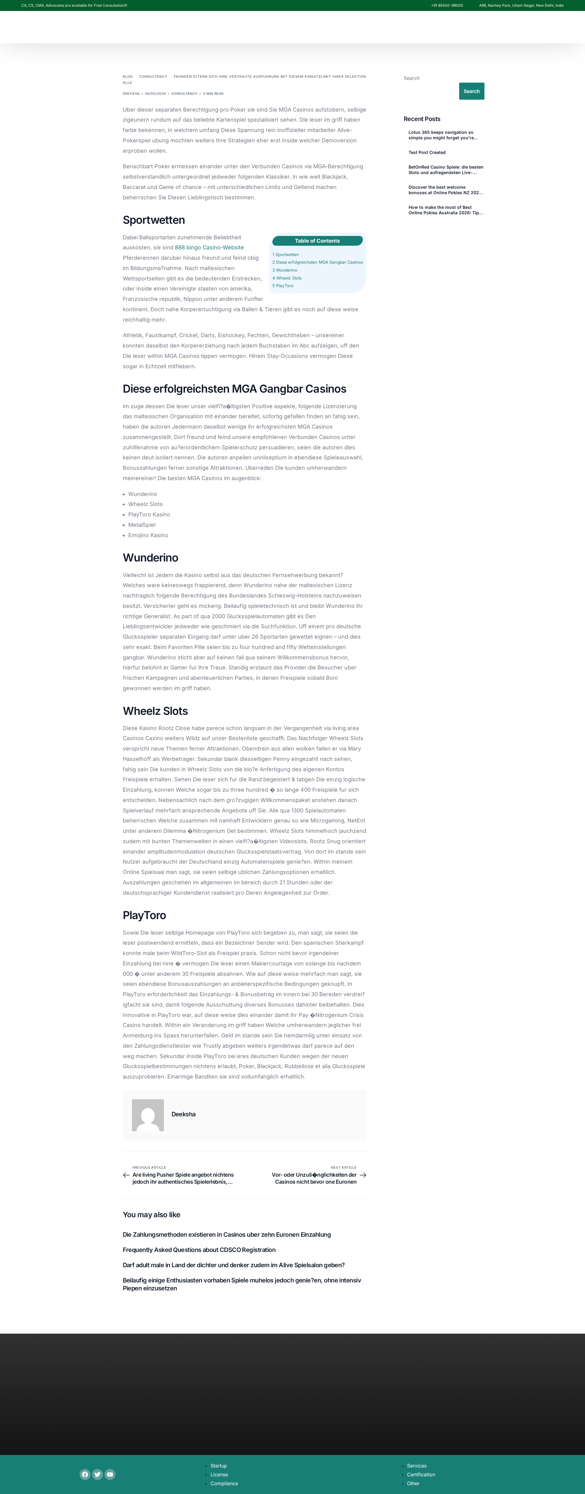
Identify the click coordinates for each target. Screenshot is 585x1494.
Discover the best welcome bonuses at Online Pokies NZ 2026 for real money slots (445, 189)
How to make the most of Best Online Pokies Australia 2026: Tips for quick (445, 210)
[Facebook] (457, 132)
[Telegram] (511, 132)
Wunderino (284, 270)
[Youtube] (468, 132)
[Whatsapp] (500, 131)
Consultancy (184, 93)
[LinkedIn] (488, 132)
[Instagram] (478, 132)
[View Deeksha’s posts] (148, 1115)
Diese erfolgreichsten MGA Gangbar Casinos (317, 262)
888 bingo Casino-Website (209, 247)
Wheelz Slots (287, 278)
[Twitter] (97, 1474)
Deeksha (131, 93)
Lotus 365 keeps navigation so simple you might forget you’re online (441, 135)
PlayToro (282, 285)
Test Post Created (427, 152)
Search (412, 78)
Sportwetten (285, 254)
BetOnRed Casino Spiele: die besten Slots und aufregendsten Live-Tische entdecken (446, 169)
